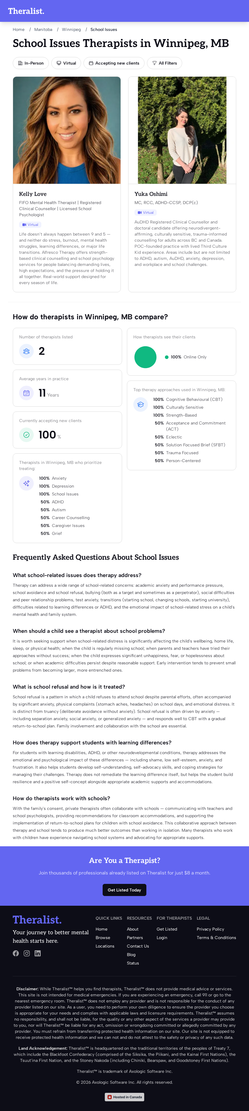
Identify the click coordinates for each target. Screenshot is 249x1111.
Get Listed (167, 929)
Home (19, 29)
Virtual (69, 63)
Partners (135, 937)
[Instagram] (27, 953)
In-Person (34, 63)
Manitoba (43, 29)
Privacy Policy (210, 929)
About (132, 929)
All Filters (168, 63)
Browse (103, 937)
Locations (105, 946)
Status (133, 963)
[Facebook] (16, 953)
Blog (131, 954)
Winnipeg (71, 29)
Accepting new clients (117, 63)
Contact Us (138, 946)
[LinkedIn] (38, 953)
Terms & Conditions (216, 937)
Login (162, 937)
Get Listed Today (124, 890)
